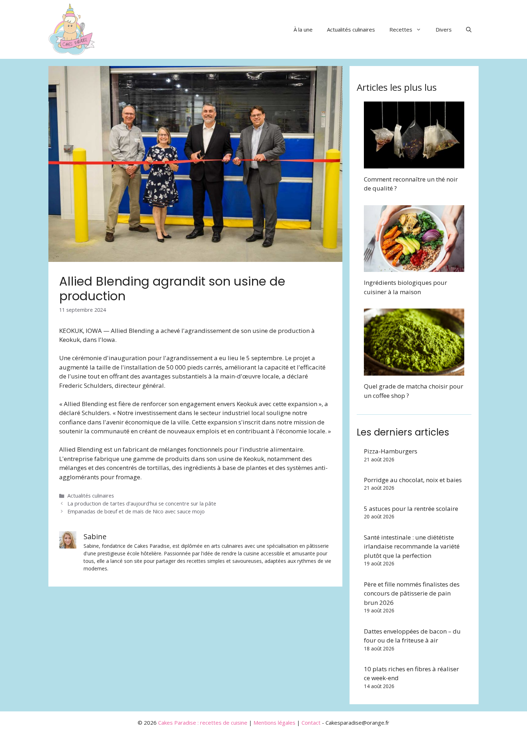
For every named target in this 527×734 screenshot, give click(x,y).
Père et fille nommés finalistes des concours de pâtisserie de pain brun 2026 (412, 593)
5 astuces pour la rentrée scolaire (411, 508)
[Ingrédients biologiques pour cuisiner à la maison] (414, 267)
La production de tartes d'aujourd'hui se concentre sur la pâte (141, 503)
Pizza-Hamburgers (390, 451)
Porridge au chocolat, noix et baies (413, 480)
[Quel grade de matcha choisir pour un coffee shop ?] (414, 371)
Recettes (400, 29)
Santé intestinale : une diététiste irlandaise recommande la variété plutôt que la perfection (412, 546)
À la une (303, 29)
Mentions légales (274, 722)
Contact (311, 722)
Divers (444, 29)
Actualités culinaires (351, 29)
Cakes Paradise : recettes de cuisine (202, 722)
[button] (469, 29)
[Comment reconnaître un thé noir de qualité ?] (414, 164)
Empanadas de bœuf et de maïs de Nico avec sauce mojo (136, 511)
